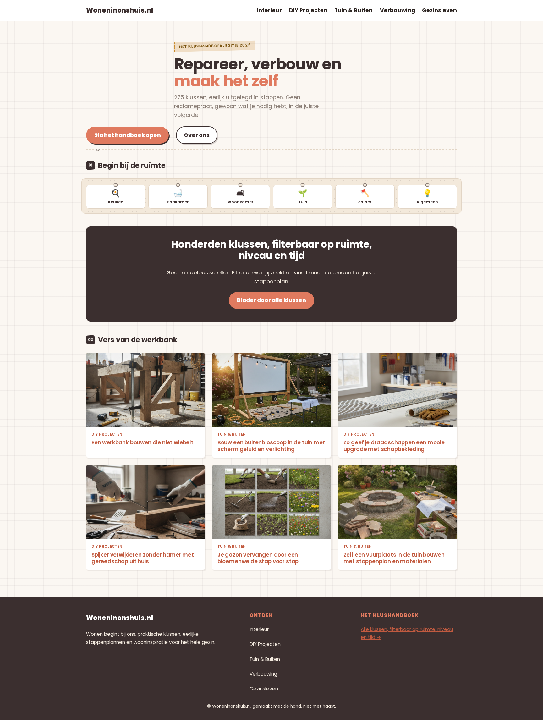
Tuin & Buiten (231, 434)
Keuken (115, 196)
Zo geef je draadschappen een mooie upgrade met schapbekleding (394, 446)
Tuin (302, 196)
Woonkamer (240, 196)
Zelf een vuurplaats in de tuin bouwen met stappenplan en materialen (394, 558)
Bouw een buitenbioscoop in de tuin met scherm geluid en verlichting (271, 446)
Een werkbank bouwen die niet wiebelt (142, 442)
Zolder (365, 196)
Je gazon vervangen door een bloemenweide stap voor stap (258, 558)
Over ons (197, 135)
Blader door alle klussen (271, 300)
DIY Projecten (107, 434)
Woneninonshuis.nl (119, 10)
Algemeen (427, 196)
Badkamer (178, 196)
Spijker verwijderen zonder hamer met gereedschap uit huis (142, 558)
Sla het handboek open (127, 135)
